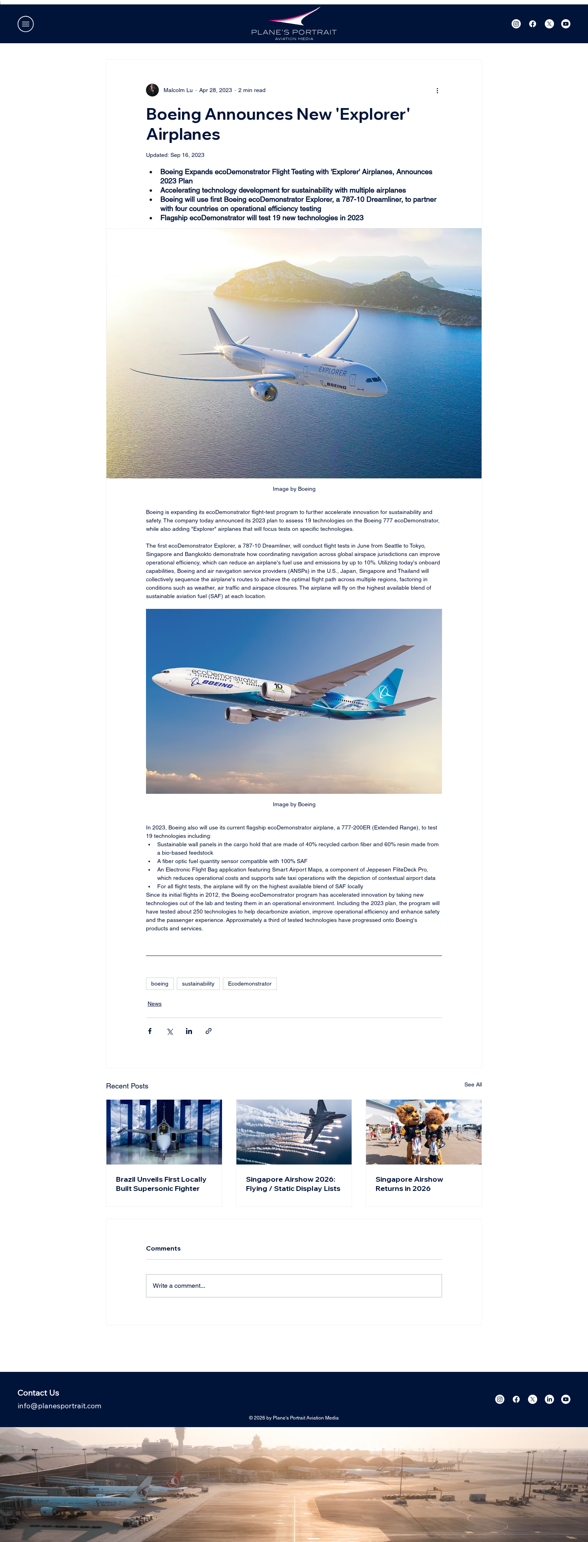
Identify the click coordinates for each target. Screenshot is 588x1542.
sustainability (198, 983)
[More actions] (437, 90)
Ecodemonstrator (250, 983)
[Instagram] (516, 23)
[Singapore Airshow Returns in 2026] (424, 1132)
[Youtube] (565, 23)
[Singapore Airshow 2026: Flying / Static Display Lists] (294, 1132)
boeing (159, 983)
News (155, 1003)
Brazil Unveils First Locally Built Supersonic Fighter (161, 1184)
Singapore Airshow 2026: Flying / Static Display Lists (293, 1184)
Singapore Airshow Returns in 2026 (409, 1184)
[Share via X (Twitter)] (169, 1031)
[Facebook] (532, 23)
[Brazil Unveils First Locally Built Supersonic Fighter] (164, 1132)
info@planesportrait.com (59, 1405)
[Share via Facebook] (150, 1031)
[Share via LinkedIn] (189, 1031)
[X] (549, 23)
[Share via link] (208, 1031)
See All (473, 1084)
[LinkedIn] (549, 1399)
